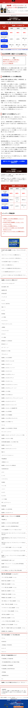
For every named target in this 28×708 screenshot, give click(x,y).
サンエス (3, 300)
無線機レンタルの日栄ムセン (7, 394)
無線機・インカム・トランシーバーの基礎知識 (10, 516)
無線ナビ (3, 451)
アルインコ (3, 651)
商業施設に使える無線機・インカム (8, 597)
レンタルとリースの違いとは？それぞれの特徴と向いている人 (13, 276)
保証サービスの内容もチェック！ (10, 61)
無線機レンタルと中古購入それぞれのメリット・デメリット (13, 682)
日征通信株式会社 (5, 468)
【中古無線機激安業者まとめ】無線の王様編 (10, 662)
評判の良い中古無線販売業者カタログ (9, 655)
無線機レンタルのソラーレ (6, 445)
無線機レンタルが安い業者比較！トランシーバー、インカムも (14, 2)
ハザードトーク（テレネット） (7, 455)
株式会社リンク (4, 344)
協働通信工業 (4, 290)
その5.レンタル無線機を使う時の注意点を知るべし (11, 268)
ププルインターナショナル (6, 323)
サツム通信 (3, 337)
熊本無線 (3, 313)
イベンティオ (4, 296)
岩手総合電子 (4, 293)
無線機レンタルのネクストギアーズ (8, 401)
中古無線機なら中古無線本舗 (7, 658)
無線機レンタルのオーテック (7, 512)
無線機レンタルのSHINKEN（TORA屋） (9, 428)
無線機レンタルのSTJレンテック (8, 374)
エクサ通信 (3, 317)
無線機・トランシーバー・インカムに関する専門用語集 (12, 563)
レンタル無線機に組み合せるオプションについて (11, 271)
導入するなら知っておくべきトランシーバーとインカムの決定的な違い (13, 534)
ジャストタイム (4, 478)
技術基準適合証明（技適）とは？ (8, 560)
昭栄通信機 (3, 505)
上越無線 (3, 327)
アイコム (3, 638)
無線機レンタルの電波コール (7, 421)
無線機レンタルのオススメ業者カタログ (9, 280)
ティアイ (3, 310)
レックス (3, 475)
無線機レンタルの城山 (5, 391)
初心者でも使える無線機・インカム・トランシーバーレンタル (13, 251)
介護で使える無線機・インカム (7, 614)
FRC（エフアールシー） (6, 502)
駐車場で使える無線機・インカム (8, 617)
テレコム (3, 425)
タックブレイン (4, 320)
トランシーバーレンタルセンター (8, 283)
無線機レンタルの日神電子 (6, 357)
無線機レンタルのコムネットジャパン (9, 448)
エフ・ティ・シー (5, 347)
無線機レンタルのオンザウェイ (7, 377)
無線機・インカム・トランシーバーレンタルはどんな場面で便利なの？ (13, 556)
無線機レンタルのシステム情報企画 (8, 465)
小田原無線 (3, 672)
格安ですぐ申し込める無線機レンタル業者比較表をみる (14, 162)
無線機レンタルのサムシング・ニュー (9, 387)
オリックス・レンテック (6, 431)
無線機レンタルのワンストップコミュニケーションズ (12, 398)
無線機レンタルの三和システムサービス (9, 418)
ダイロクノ (3, 334)
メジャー (3, 489)
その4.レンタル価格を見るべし (10, 226)
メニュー (14, 15)
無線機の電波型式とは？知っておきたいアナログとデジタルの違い (13, 538)
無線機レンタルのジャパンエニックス (9, 404)
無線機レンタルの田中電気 (6, 509)
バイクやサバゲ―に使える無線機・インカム (10, 607)
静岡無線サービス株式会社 (6, 340)
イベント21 (3, 485)
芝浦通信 (3, 482)
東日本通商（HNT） (5, 286)
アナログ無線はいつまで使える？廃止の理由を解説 (11, 570)
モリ (2, 678)
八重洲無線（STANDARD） (6, 644)
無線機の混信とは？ (5, 567)
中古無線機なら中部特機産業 (7, 665)
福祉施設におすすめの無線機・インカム (9, 624)
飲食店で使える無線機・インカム (8, 580)
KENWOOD (3, 641)
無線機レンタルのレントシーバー (8, 367)
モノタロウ (3, 495)
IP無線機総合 (4, 458)
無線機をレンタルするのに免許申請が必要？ (10, 522)
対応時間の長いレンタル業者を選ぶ (11, 59)
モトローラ (3, 648)
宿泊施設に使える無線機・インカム (8, 594)
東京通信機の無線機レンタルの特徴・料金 (9, 441)
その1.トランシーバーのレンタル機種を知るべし (11, 254)
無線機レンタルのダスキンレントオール (9, 384)
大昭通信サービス (5, 462)
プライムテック (4, 354)
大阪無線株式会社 (5, 675)
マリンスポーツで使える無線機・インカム (9, 611)
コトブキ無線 (4, 499)
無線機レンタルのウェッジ (6, 364)
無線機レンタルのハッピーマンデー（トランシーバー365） (13, 435)
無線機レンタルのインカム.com (7, 360)
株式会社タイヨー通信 (5, 350)
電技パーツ (3, 307)
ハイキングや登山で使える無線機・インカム (10, 621)
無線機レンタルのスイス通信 (7, 438)
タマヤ (2, 472)
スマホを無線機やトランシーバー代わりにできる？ (11, 529)
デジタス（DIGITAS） (5, 303)
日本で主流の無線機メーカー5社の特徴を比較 (10, 634)
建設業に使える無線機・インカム (8, 590)
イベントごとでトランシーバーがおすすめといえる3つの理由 (13, 551)
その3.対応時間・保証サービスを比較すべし (10, 261)
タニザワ (3, 492)
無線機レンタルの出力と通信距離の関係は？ (10, 526)
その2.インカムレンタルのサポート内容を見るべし (11, 258)
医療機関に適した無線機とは (7, 631)
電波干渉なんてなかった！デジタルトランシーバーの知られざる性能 (13, 543)
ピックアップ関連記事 (8, 63)
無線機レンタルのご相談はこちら (14, 700)
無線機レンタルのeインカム (7, 381)
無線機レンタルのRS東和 (6, 411)
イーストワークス (5, 330)
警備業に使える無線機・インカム (8, 584)
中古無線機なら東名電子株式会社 (8, 668)
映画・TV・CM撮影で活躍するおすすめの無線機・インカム (13, 627)
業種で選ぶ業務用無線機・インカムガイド (9, 573)
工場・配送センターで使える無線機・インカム (10, 600)
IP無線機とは (4, 519)
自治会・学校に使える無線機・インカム (9, 604)
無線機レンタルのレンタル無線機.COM (9, 408)
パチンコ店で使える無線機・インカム (9, 577)
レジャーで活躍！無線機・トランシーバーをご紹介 (11, 547)
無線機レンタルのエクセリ (6, 371)
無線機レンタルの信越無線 (6, 414)
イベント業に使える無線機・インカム (9, 587)
